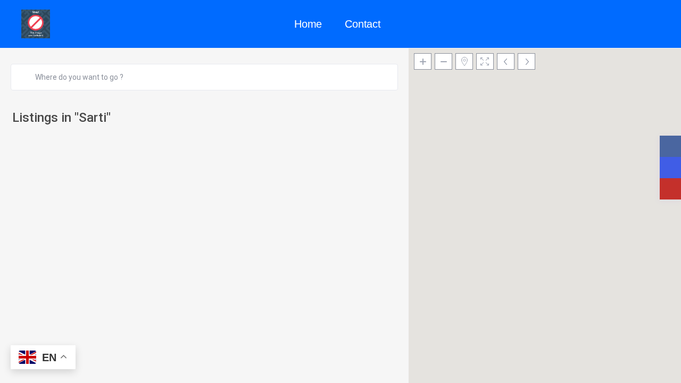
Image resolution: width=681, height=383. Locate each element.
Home (308, 24)
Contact (363, 24)
